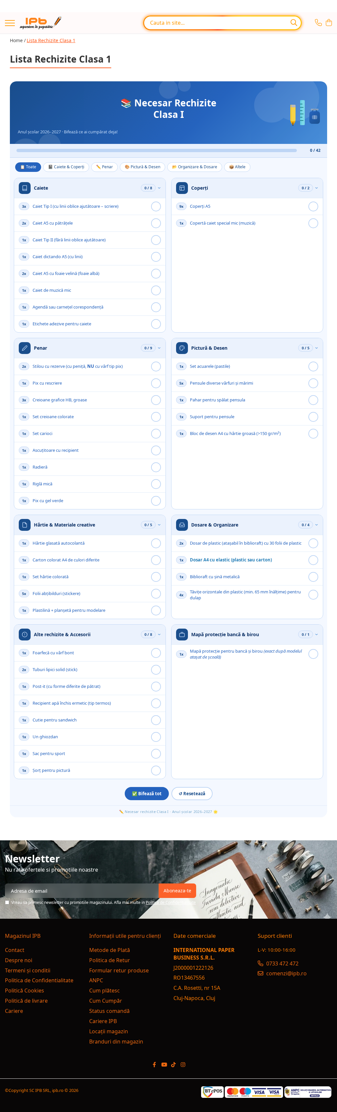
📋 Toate (28, 167)
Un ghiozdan (45, 737)
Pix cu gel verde (48, 500)
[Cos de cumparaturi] (328, 23)
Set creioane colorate (53, 417)
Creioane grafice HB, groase (60, 400)
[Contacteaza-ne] (318, 23)
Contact (14, 950)
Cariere (14, 1011)
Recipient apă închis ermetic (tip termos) (72, 703)
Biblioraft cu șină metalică (215, 577)
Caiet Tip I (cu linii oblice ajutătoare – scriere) (75, 206)
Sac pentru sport (49, 753)
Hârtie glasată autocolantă (59, 543)
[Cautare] (294, 22)
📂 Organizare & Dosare (194, 167)
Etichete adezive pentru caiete (62, 324)
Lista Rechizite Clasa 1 (51, 40)
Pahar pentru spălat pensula (217, 400)
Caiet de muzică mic (52, 290)
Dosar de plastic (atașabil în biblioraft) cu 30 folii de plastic (245, 543)
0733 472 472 (281, 963)
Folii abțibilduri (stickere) (56, 593)
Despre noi (18, 960)
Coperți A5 (200, 206)
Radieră (40, 467)
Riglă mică (42, 484)
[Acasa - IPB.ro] (41, 22)
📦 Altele (237, 167)
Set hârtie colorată (50, 577)
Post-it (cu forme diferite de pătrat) (66, 686)
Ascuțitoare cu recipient (56, 450)
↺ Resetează (192, 794)
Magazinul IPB (22, 935)
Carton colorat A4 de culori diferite (66, 560)
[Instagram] (183, 1065)
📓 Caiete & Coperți (66, 167)
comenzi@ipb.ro (286, 973)
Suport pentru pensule (212, 417)
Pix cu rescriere (47, 383)
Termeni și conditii (27, 970)
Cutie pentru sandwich (55, 720)
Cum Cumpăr (105, 1000)
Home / (18, 40)
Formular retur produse (119, 970)
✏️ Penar (104, 167)
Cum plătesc (104, 990)
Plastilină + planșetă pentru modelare (69, 610)
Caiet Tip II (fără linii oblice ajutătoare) (69, 240)
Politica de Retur (109, 960)
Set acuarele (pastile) (210, 366)
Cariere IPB (103, 1021)
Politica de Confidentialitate (171, 902)
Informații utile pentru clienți (125, 935)
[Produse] (10, 23)
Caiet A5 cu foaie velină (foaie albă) (66, 273)
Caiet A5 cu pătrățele (53, 223)
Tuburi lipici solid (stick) (55, 669)
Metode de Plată (109, 950)
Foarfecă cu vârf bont (53, 653)
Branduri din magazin (116, 1041)
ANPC (96, 980)
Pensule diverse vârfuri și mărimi (221, 383)
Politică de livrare (26, 1000)
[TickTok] (173, 1065)
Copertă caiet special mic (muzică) (222, 223)
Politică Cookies (24, 990)
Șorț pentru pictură (51, 770)
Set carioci (42, 433)
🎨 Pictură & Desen (142, 167)
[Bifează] (156, 206)
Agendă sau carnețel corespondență (68, 307)
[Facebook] (154, 1065)
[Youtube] (164, 1065)
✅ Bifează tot (147, 794)
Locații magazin (108, 1031)
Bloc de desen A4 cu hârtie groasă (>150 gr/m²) (235, 433)
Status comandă (109, 1011)
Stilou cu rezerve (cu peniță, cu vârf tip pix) (78, 366)
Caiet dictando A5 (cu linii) (58, 256)
